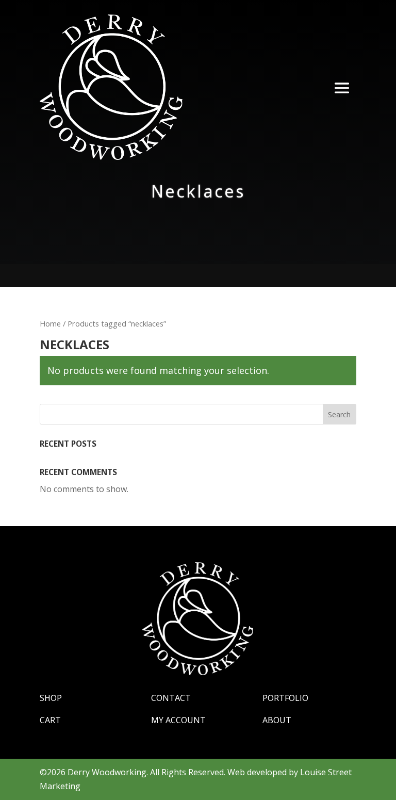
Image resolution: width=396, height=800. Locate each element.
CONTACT (171, 698)
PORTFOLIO (285, 698)
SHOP (51, 698)
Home (50, 323)
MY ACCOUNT (178, 720)
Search (339, 414)
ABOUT (276, 720)
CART (50, 720)
